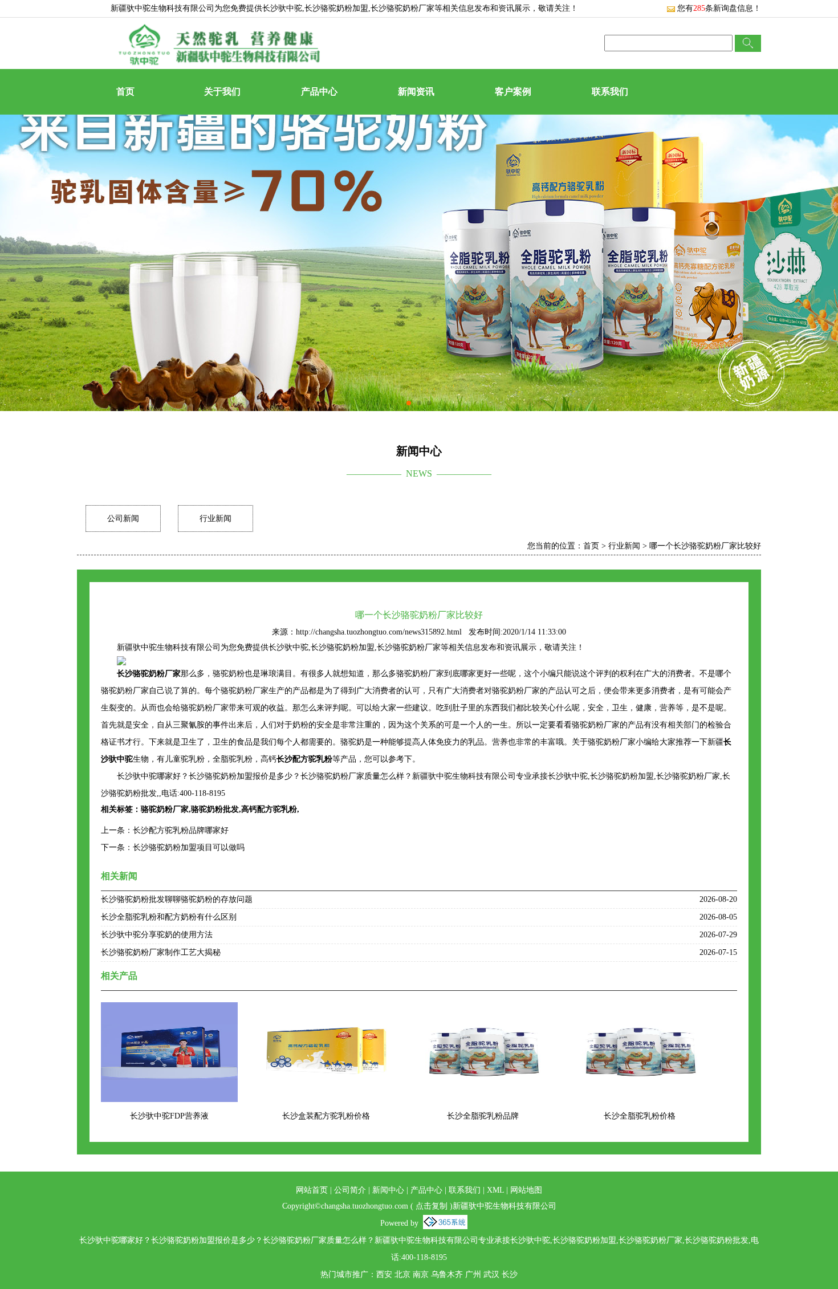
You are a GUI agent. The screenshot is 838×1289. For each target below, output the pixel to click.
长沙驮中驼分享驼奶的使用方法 (157, 934)
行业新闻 (215, 518)
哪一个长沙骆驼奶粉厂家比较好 (705, 546)
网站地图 (526, 1190)
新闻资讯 (416, 91)
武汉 (491, 1274)
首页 (125, 91)
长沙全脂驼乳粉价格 (640, 1116)
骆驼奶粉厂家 (165, 809)
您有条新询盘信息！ (719, 8)
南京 (421, 1274)
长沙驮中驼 (282, 8)
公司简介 (350, 1190)
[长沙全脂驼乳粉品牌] (482, 1009)
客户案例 (513, 91)
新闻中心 (388, 1190)
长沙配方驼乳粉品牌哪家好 (181, 830)
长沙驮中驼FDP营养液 (169, 1116)
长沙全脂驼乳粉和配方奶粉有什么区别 (169, 917)
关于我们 (222, 91)
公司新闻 (123, 518)
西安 (384, 1274)
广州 (473, 1274)
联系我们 (610, 91)
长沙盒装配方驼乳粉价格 (326, 1116)
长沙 (510, 1274)
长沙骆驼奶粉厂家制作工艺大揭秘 (161, 952)
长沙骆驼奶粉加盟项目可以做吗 (189, 847)
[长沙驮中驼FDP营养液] (169, 1009)
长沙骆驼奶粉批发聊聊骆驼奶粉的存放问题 (177, 899)
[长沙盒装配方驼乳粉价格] (326, 1009)
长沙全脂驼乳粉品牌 (483, 1116)
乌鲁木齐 (447, 1274)
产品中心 (319, 91)
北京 (402, 1274)
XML (495, 1190)
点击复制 (432, 1206)
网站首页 (312, 1190)
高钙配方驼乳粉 (269, 809)
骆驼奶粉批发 (215, 809)
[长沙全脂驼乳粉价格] (639, 1009)
